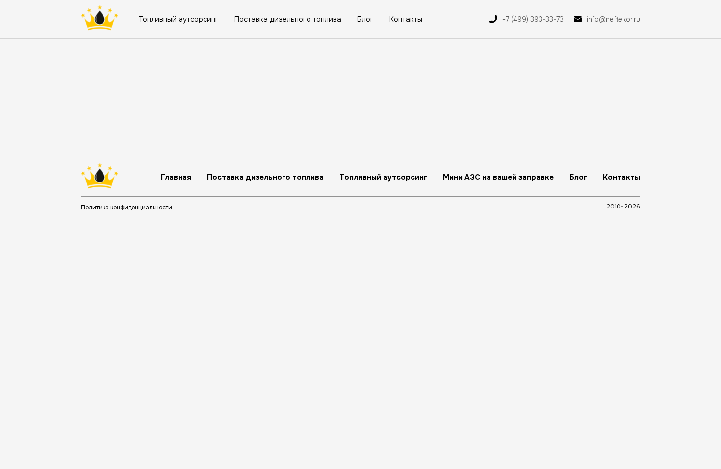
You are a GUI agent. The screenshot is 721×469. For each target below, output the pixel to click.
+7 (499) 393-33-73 (533, 19)
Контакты (405, 19)
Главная (176, 177)
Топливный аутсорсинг (179, 19)
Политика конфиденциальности (126, 207)
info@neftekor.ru (613, 19)
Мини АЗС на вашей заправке (498, 177)
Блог (365, 19)
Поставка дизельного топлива (287, 19)
